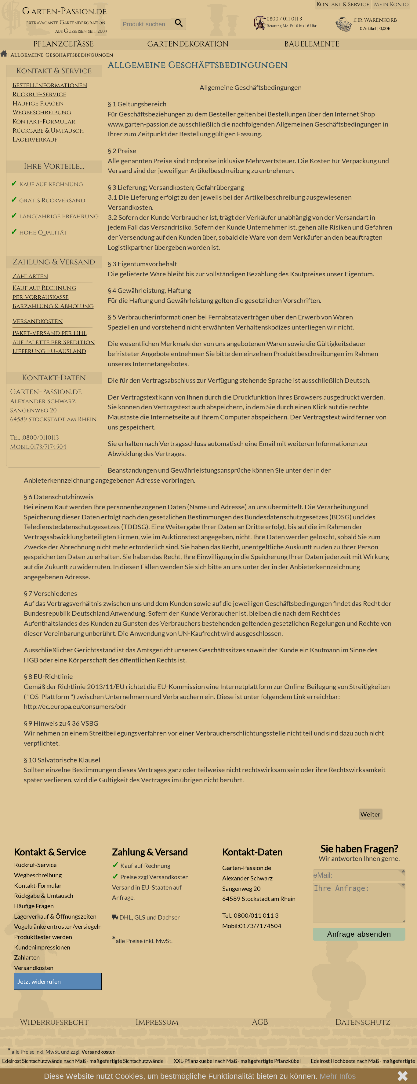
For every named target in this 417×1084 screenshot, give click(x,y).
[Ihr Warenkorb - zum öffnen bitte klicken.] (344, 30)
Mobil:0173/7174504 (38, 447)
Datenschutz (363, 1022)
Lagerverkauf (35, 140)
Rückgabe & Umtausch (48, 131)
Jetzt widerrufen (39, 981)
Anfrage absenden (359, 934)
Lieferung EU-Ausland (49, 351)
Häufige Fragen (38, 104)
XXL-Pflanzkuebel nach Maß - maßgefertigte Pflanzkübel (237, 1061)
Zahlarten (30, 276)
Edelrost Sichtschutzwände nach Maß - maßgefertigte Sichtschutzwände (83, 1061)
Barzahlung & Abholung (53, 306)
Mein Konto (391, 4)
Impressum (157, 1022)
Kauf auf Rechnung (44, 288)
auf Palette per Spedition (54, 342)
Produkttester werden (43, 936)
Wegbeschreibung (42, 112)
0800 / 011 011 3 (284, 19)
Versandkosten (38, 321)
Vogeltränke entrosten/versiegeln (58, 926)
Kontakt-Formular (44, 122)
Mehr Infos (338, 1076)
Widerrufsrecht (54, 1022)
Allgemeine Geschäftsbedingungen (62, 55)
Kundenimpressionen (42, 947)
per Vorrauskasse (41, 297)
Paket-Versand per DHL (50, 333)
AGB (260, 1022)
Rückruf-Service (39, 94)
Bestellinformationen (50, 85)
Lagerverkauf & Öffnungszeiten (55, 916)
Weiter (371, 814)
